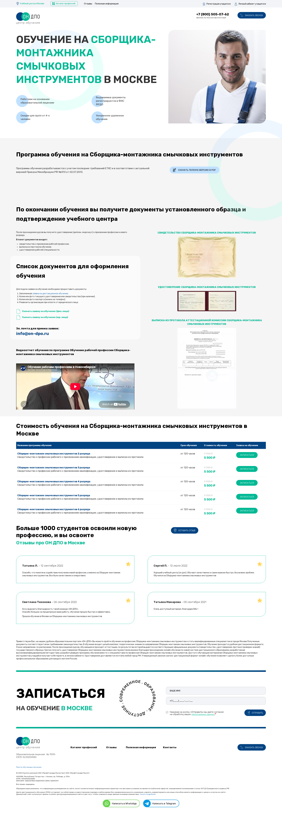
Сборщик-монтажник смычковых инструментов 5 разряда (53, 495)
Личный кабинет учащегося (252, 4)
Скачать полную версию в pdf (197, 170)
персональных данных (203, 714)
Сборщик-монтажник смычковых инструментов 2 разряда (53, 453)
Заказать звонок (254, 15)
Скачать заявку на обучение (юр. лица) (45, 317)
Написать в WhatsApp (124, 803)
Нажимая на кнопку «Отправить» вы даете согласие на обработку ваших (197, 713)
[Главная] (28, 18)
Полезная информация (107, 3)
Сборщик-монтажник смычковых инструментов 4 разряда (53, 481)
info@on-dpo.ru (32, 333)
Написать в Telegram (164, 803)
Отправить (257, 713)
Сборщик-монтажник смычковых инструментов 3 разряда (53, 467)
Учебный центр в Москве (32, 3)
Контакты (169, 747)
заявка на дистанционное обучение (50, 293)
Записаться (247, 455)
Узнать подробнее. (148, 794)
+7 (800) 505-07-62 (212, 14)
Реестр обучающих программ (28, 767)
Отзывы (88, 3)
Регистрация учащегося (219, 4)
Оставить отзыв (186, 530)
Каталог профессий (65, 3)
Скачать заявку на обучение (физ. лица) (45, 311)
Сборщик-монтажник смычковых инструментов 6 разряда (53, 509)
